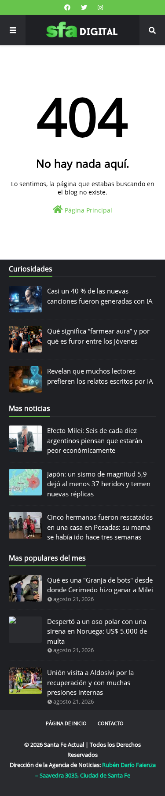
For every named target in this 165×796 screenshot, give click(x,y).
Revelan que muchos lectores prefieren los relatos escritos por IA (100, 376)
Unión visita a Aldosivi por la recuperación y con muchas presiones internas (90, 682)
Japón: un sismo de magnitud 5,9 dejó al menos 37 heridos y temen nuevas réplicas (98, 484)
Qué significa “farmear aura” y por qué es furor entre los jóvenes (98, 335)
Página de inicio (66, 723)
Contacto (111, 723)
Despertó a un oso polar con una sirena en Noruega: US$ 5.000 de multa (97, 631)
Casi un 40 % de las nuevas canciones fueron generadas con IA (100, 295)
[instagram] (99, 7)
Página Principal (87, 210)
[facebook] (67, 7)
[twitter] (84, 7)
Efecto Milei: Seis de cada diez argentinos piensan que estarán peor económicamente (94, 440)
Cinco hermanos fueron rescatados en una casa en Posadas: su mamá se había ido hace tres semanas (100, 527)
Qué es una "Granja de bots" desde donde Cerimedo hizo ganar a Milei (100, 585)
